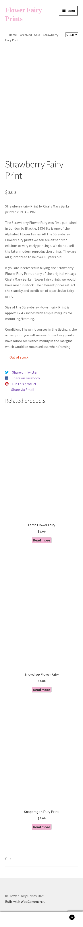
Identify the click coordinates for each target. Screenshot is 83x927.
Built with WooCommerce (24, 901)
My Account (14, 919)
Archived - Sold (30, 35)
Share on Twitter (25, 372)
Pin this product (24, 384)
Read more (41, 540)
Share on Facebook (26, 378)
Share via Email (22, 389)
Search (41, 919)
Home (13, 35)
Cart (64, 915)
